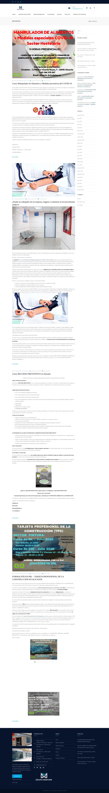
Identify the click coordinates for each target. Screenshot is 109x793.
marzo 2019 (79, 186)
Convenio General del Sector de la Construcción (33, 616)
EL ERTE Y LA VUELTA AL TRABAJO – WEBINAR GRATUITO (86, 104)
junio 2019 (79, 180)
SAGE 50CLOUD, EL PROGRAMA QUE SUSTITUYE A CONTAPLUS (85, 78)
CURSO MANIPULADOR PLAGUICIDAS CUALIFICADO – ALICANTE (86, 91)
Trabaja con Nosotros (79, 14)
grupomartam (38, 80)
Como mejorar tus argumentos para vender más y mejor (86, 55)
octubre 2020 (80, 136)
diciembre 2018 (80, 189)
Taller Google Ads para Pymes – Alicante (86, 61)
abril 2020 (79, 155)
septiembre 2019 (80, 174)
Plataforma (50, 14)
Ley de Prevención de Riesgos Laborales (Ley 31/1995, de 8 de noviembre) (37, 259)
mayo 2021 (79, 121)
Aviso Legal (14, 782)
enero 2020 (79, 165)
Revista (59, 14)
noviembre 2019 (80, 168)
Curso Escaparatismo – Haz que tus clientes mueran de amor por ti (86, 66)
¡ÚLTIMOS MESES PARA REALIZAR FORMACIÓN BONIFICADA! (85, 43)
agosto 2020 (79, 143)
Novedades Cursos (25, 80)
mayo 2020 (79, 152)
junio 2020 (79, 149)
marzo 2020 (79, 158)
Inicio (13, 14)
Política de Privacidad (16, 779)
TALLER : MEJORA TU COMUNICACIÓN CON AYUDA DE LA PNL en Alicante (86, 49)
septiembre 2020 (80, 140)
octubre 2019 (80, 171)
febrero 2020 (80, 161)
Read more (15, 157)
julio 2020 (79, 146)
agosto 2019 (79, 177)
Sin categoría (80, 205)
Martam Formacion (39, 14)
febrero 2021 (80, 130)
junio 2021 (79, 118)
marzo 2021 (79, 127)
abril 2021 (79, 124)
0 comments (16, 80)
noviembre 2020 (80, 133)
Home (90, 21)
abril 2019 (79, 183)
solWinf (64, 790)
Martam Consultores (24, 14)
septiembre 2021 (80, 115)
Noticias (23, 198)
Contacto (67, 14)
